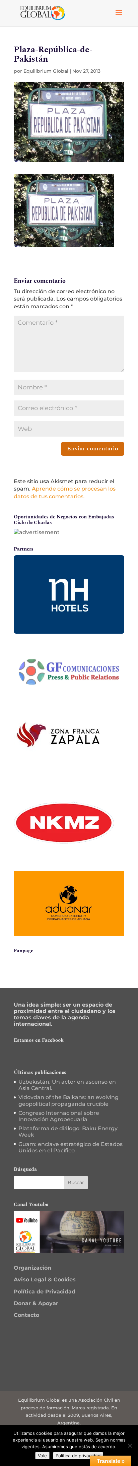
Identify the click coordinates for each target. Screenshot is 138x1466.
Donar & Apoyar (36, 1303)
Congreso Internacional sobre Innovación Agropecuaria (58, 1116)
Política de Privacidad (44, 1291)
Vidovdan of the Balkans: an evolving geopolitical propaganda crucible (68, 1100)
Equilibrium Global (45, 71)
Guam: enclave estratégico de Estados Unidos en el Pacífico (70, 1147)
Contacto (26, 1315)
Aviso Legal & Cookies (45, 1279)
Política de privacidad (78, 1455)
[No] (129, 1445)
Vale (42, 1455)
